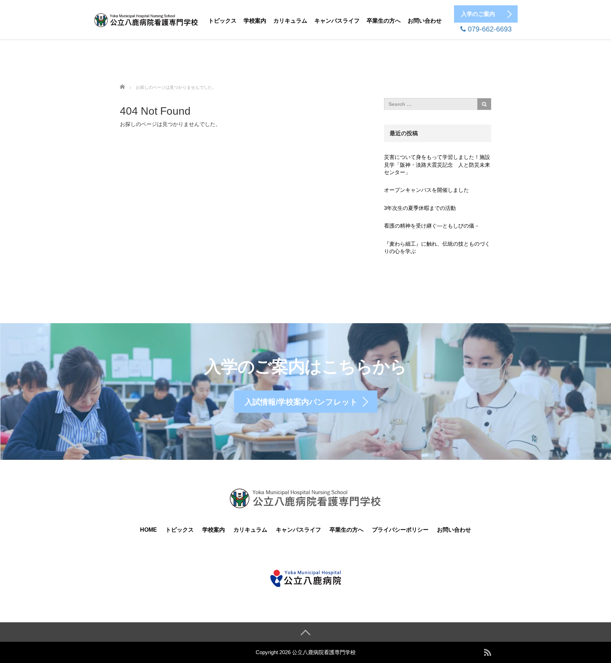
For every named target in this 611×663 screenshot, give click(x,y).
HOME (148, 530)
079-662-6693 (489, 29)
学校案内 (255, 21)
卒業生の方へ (384, 21)
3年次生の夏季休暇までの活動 (420, 208)
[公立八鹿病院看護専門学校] (146, 19)
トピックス (222, 21)
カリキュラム (290, 21)
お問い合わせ (425, 21)
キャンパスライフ (337, 21)
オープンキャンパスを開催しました (426, 190)
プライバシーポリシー (400, 530)
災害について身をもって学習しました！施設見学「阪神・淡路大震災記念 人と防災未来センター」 (437, 164)
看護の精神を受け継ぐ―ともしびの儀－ (431, 226)
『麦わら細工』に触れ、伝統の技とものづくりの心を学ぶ (437, 247)
